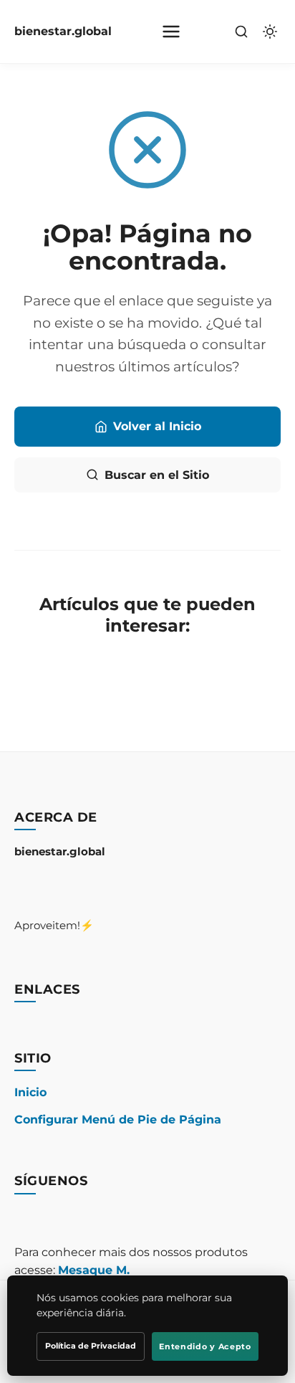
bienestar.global (63, 31)
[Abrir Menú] (171, 31)
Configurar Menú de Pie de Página (117, 1119)
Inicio (30, 1092)
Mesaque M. (94, 1270)
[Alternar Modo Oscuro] (270, 31)
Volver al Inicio (157, 426)
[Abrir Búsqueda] (241, 31)
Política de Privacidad (90, 1346)
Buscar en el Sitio (157, 475)
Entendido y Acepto (205, 1346)
